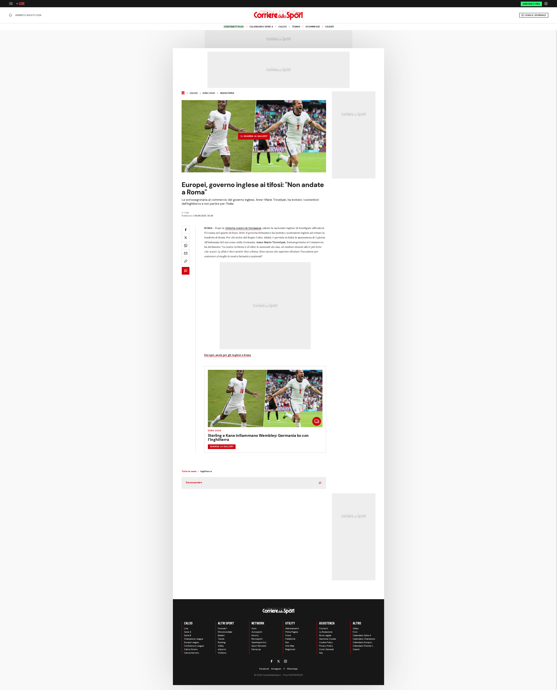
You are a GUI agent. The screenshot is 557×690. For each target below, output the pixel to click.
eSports (222, 649)
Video (356, 628)
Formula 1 (222, 628)
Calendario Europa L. (363, 642)
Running (222, 642)
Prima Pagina (291, 632)
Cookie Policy (326, 642)
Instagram (276, 668)
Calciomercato (191, 652)
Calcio (282, 26)
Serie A (187, 632)
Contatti (323, 628)
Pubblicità (290, 638)
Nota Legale (325, 635)
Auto (254, 628)
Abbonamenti (292, 628)
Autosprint (257, 632)
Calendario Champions (364, 638)
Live (22, 4)
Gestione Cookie (327, 638)
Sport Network (259, 645)
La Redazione (325, 632)
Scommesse (312, 26)
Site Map (289, 645)
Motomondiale (225, 632)
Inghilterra (227, 93)
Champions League (193, 638)
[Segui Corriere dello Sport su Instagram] (285, 661)
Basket (221, 635)
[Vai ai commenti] (185, 271)
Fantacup (256, 649)
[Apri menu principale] (11, 4)
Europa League (191, 642)
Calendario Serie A (261, 26)
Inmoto (255, 635)
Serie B (187, 635)
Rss (287, 642)
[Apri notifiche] (10, 15)
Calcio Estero (191, 649)
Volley (221, 645)
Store (288, 635)
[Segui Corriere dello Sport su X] (278, 661)
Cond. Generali (326, 649)
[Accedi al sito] (546, 4)
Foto (355, 632)
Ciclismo (222, 652)
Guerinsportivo (259, 642)
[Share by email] (185, 253)
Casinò (329, 26)
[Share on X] (185, 237)
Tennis (296, 26)
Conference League (194, 645)
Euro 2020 (209, 93)
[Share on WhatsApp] (185, 245)
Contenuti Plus (233, 26)
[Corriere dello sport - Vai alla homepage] (278, 15)
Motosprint (257, 638)
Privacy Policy (326, 645)
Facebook (264, 668)
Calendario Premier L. (363, 645)
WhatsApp (292, 668)
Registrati (290, 649)
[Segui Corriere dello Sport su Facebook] (271, 661)
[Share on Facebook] (185, 230)
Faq (321, 652)
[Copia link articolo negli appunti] (185, 261)
